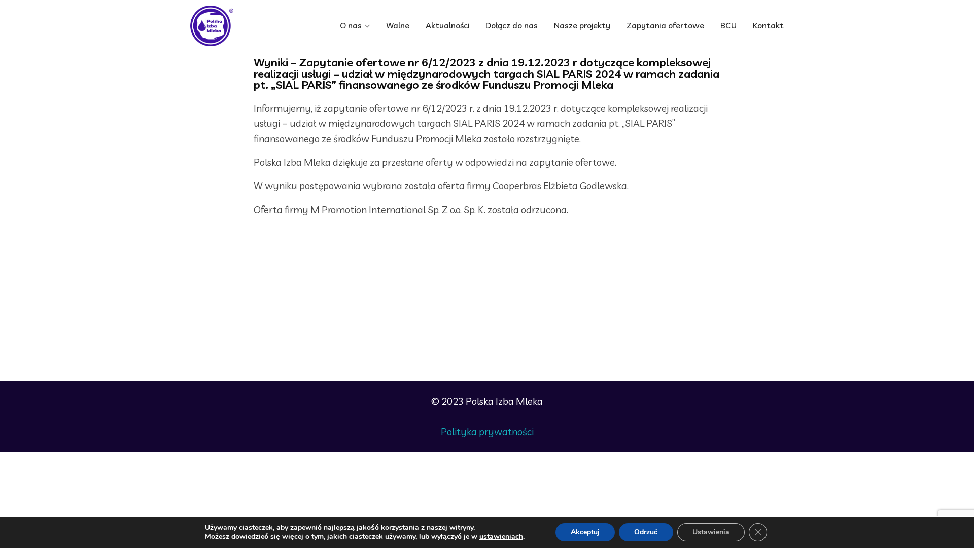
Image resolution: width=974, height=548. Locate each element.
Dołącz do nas (511, 25)
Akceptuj (585, 532)
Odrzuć (646, 532)
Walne (397, 25)
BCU (728, 25)
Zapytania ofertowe (665, 25)
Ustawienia (710, 532)
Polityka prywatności (487, 432)
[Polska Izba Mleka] (233, 26)
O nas (351, 25)
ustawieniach (501, 536)
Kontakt (768, 25)
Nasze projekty (582, 25)
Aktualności (447, 25)
